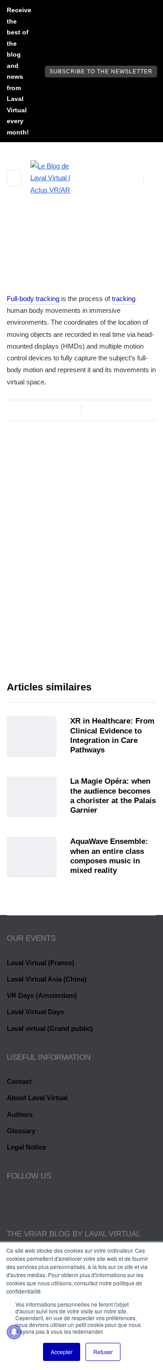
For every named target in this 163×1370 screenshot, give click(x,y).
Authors (20, 1114)
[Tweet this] (23, 393)
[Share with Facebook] (12, 393)
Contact (19, 1081)
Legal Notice (26, 1147)
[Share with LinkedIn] (35, 393)
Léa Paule (81, 597)
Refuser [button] (103, 1352)
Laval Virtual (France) (40, 963)
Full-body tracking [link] (33, 298)
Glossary (21, 1131)
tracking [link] (123, 298)
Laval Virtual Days (35, 1012)
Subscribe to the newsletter (101, 71)
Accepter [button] (61, 1352)
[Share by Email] (46, 393)
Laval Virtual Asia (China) (46, 979)
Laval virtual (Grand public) (50, 1028)
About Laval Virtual (37, 1098)
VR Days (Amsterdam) (42, 995)
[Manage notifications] (14, 1332)
